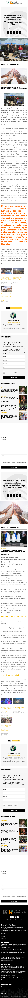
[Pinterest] (14, 32)
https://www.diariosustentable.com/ (14, 322)
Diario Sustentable (9, 27)
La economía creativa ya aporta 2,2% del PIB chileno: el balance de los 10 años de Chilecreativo (9, 399)
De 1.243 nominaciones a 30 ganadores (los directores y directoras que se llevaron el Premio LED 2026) (14, 978)
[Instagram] (13, 917)
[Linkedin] (20, 32)
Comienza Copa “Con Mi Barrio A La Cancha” (7, 428)
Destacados (4, 85)
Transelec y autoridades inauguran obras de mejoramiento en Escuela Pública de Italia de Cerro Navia (6, 278)
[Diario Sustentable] (14, 315)
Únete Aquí (14, 377)
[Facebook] (8, 32)
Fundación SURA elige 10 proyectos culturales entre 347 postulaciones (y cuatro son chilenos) (14, 88)
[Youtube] (18, 917)
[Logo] (14, 2)
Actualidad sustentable (15, 307)
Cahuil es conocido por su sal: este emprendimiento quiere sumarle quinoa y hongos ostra (9, 390)
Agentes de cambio (5, 969)
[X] (11, 32)
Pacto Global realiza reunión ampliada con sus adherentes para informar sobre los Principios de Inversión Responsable (20, 430)
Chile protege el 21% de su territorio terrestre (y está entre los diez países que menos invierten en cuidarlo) (13, 973)
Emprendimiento (5, 387)
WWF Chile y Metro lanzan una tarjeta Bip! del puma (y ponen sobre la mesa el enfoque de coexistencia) (13, 967)
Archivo (14, 12)
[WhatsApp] (17, 32)
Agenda (3, 404)
